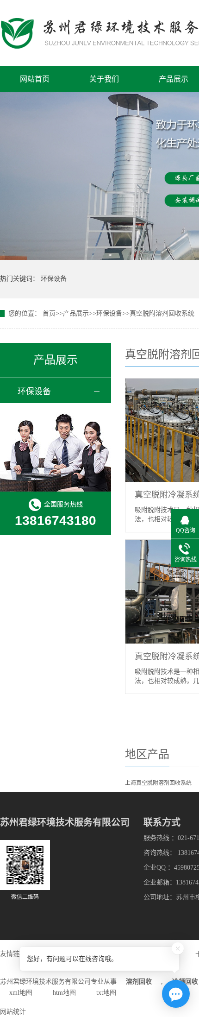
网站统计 (13, 1011)
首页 (49, 313)
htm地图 (64, 992)
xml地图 (20, 992)
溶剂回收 (139, 981)
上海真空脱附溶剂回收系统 (158, 783)
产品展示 (173, 79)
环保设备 (54, 278)
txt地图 (106, 992)
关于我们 (104, 79)
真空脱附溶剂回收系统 (162, 313)
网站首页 (35, 79)
